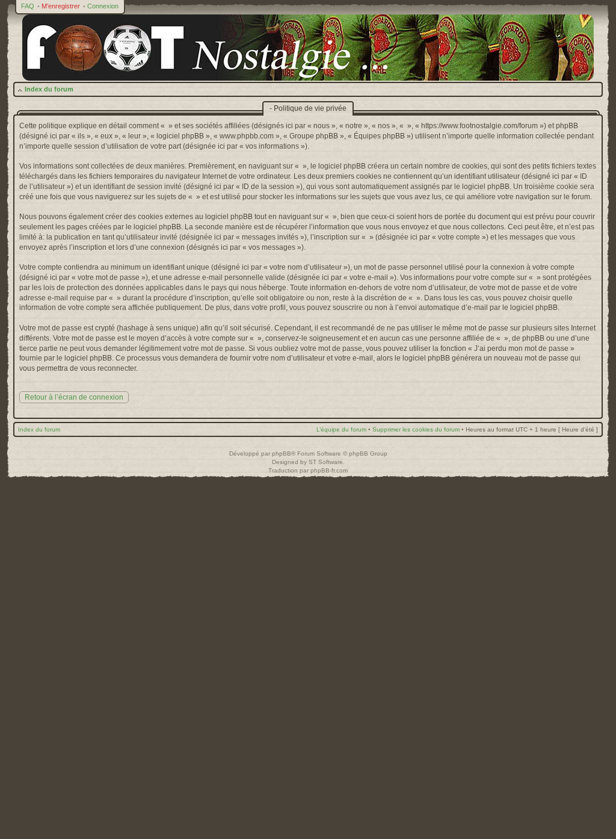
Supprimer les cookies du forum (416, 429)
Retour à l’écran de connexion (74, 397)
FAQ (27, 6)
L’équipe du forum (341, 429)
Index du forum (49, 89)
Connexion (103, 6)
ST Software (326, 462)
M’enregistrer (61, 6)
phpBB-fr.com (329, 470)
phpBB (281, 453)
